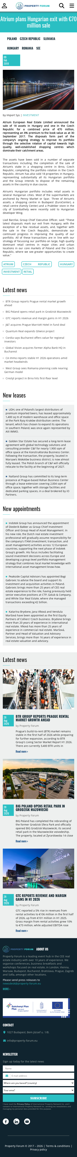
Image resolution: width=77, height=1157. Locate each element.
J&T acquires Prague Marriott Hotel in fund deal (35, 324)
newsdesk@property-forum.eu (22, 983)
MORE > (6, 989)
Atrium (8, 264)
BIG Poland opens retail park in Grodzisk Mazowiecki (38, 311)
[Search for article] (61, 6)
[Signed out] (4, 7)
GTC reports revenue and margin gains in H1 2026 (37, 318)
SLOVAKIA (49, 39)
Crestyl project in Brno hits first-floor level (32, 378)
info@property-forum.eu (22, 1040)
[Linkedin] (16, 1121)
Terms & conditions (58, 1146)
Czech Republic (36, 264)
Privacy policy (38, 1149)
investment (11, 271)
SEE (38, 48)
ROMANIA (27, 48)
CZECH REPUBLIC (30, 39)
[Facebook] (6, 1121)
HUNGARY (13, 48)
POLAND (12, 39)
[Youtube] (27, 1121)
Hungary (66, 264)
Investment (31, 115)
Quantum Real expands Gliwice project (30, 331)
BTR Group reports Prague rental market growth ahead (42, 718)
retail (28, 271)
